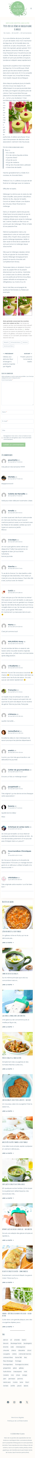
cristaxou (12, 714)
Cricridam (12, 540)
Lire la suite (8, 942)
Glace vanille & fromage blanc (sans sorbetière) (13, 1016)
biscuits (5, 1343)
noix (12, 1375)
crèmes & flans (8, 346)
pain (4, 1379)
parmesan (11, 1379)
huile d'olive (7, 1371)
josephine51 (13, 787)
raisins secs (7, 1382)
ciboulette (21, 1350)
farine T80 (18, 1357)
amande (17, 1340)
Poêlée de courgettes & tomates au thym (11, 1058)
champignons (20, 1347)
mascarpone (17, 1371)
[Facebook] (8, 1402)
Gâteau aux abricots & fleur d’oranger (11, 931)
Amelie (11, 511)
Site (3, 430)
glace (15, 1368)
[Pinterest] (21, 1402)
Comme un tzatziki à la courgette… (10, 974)
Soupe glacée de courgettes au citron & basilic (13, 1184)
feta (25, 1357)
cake (12, 1347)
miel (25, 1371)
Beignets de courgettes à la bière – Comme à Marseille (15, 1271)
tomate (5, 1386)
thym (27, 1382)
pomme (20, 1379)
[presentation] (17, 917)
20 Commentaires (26, 33)
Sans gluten (25, 23)
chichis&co (13, 878)
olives (18, 1375)
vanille (13, 1386)
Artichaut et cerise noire (18, 827)
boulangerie (28, 1343)
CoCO (10, 591)
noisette (6, 1375)
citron (29, 1350)
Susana (11, 806)
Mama (10, 625)
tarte (21, 1382)
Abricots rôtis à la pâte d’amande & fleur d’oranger (14, 1142)
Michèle (11, 477)
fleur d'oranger (8, 1361)
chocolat (6, 1350)
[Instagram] (14, 1402)
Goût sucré (9, 23)
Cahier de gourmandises (18, 770)
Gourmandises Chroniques (19, 851)
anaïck (11, 750)
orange (24, 1375)
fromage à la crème (21, 1364)
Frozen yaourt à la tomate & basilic (26, 358)
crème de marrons (25, 1354)
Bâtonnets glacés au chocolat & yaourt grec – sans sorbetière (17, 1229)
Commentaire (7, 380)
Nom (4, 412)
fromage (18, 1361)
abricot (5, 1340)
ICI (23, 329)
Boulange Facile (16, 1343)
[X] (27, 1402)
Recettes (17, 23)
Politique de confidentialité (17, 1421)
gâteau (21, 1368)
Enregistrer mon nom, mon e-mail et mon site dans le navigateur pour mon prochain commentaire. (17, 437)
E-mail (5, 421)
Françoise (12, 690)
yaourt (19, 1386)
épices (26, 1386)
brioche (5, 1347)
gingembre (7, 1368)
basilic (6, 342)
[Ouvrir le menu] (31, 8)
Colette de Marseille (16, 494)
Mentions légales (17, 1417)
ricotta (15, 1382)
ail (11, 1340)
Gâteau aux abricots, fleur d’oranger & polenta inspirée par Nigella (9, 360)
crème (25, 342)
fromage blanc (8, 1364)
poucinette (13, 460)
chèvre (13, 1350)
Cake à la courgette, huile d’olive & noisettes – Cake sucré (16, 1100)
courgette (6, 1354)
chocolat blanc (16, 342)
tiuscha (11, 566)
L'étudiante (13, 666)
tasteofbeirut (14, 731)
